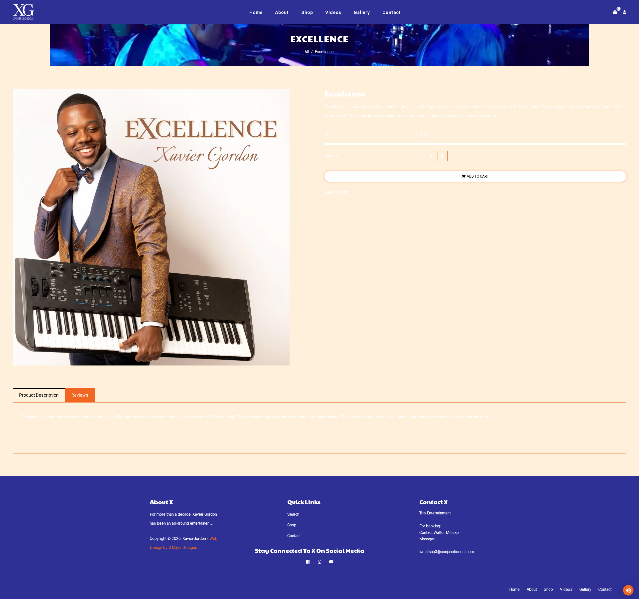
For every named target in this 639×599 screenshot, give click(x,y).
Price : (329, 134)
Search (293, 514)
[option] (151, 227)
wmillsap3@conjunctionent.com (446, 551)
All (307, 51)
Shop (307, 12)
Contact (391, 12)
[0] (615, 12)
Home (256, 12)
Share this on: (336, 192)
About (282, 12)
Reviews (79, 395)
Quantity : (332, 155)
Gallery (362, 12)
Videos (333, 12)
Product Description (39, 395)
